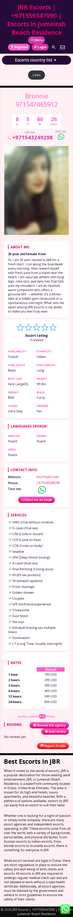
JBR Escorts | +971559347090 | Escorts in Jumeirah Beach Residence (36, 20)
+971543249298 (32, 137)
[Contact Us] (62, 47)
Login (42, 47)
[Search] (53, 47)
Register (21, 47)
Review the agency (51, 725)
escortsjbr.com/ (48, 477)
